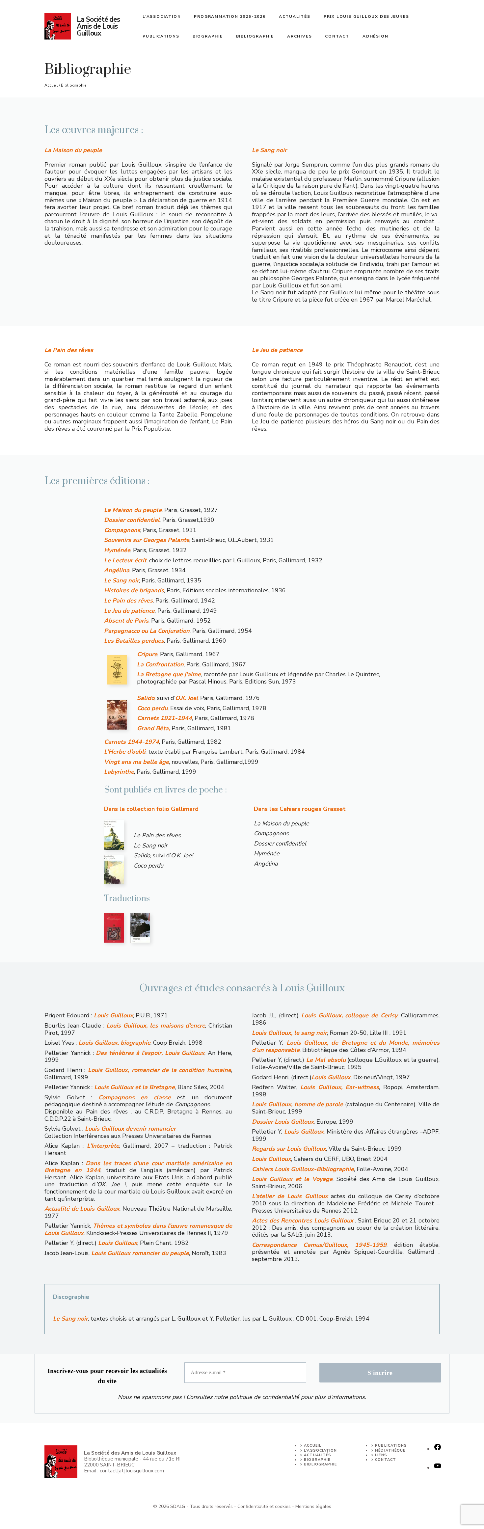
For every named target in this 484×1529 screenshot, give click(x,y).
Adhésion (375, 36)
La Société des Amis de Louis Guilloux (98, 26)
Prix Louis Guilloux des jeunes (366, 16)
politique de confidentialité (264, 1397)
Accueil (51, 85)
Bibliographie (255, 36)
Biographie (208, 36)
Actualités (294, 16)
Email (90, 1470)
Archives (299, 36)
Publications (161, 36)
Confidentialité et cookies (264, 1506)
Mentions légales (313, 1506)
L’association (162, 16)
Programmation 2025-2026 (229, 16)
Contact (337, 36)
